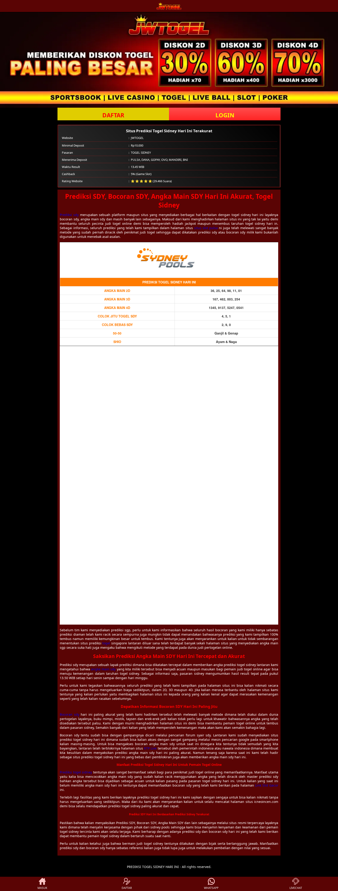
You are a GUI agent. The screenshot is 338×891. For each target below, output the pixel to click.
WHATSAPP (211, 888)
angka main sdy (103, 669)
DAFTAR (113, 115)
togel (106, 643)
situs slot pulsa (206, 228)
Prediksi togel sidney (76, 772)
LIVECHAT (295, 888)
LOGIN (224, 115)
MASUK (42, 888)
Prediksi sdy (69, 215)
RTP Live (150, 748)
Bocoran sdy (69, 714)
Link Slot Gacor (266, 785)
